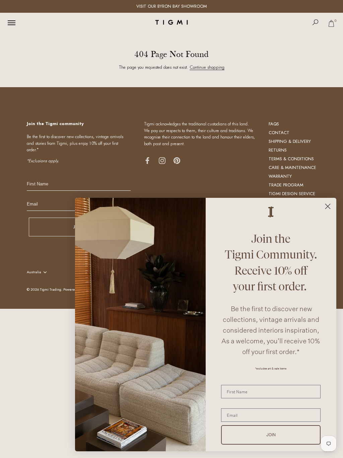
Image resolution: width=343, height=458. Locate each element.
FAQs (274, 124)
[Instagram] (162, 160)
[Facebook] (147, 160)
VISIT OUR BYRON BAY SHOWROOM (171, 6)
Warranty (280, 176)
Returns (278, 150)
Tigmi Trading (50, 289)
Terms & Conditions (291, 159)
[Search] (315, 22)
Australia (34, 272)
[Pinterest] (177, 160)
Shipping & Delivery (290, 141)
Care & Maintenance (292, 167)
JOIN (271, 435)
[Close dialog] (328, 206)
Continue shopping (207, 67)
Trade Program (286, 185)
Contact (279, 132)
